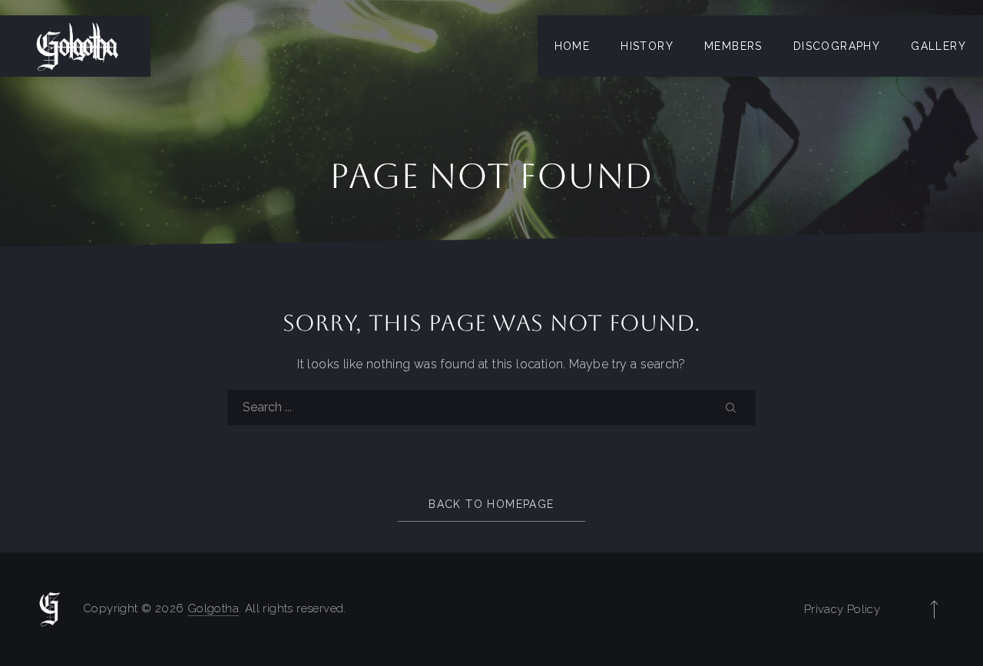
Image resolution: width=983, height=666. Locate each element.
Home (572, 46)
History (647, 46)
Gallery (938, 46)
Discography (836, 46)
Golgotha (213, 608)
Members (733, 46)
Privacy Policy (842, 609)
